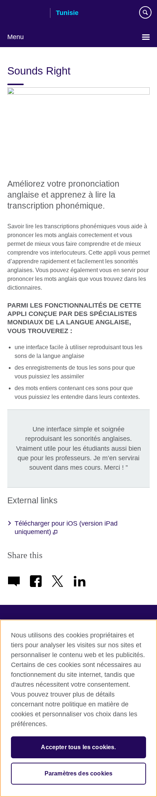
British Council (26, 13)
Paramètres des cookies (79, 773)
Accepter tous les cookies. (78, 747)
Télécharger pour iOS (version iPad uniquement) (66, 527)
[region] (78, 708)
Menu (15, 37)
